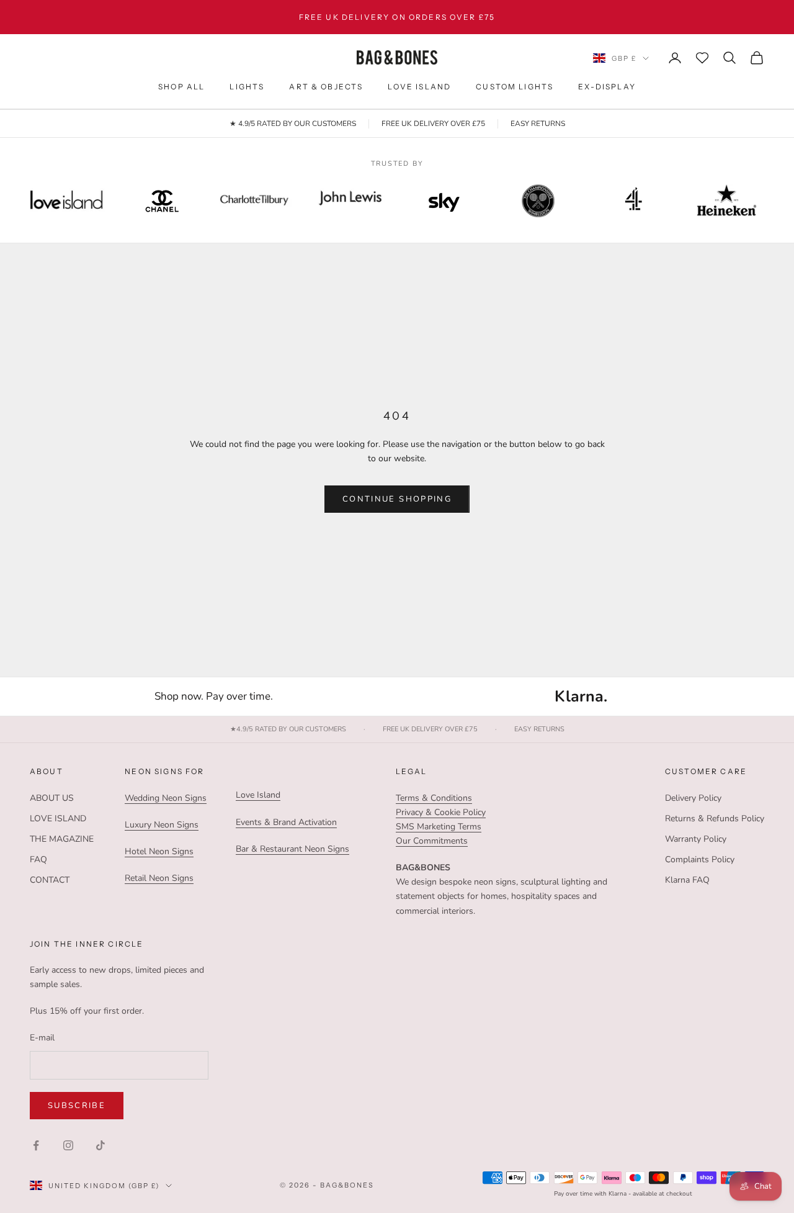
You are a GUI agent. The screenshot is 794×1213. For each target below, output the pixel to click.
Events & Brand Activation (286, 822)
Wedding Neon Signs (166, 798)
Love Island (258, 795)
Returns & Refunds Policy (714, 818)
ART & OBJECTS (326, 86)
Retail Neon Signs (159, 878)
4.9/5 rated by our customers (288, 729)
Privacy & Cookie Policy (441, 812)
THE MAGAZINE (62, 839)
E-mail (42, 1038)
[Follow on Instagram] (68, 1145)
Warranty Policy (695, 839)
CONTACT (49, 880)
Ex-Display (607, 86)
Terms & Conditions (434, 798)
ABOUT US (52, 798)
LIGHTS (247, 86)
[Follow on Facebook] (36, 1145)
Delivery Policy (693, 798)
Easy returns (539, 729)
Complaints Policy (699, 859)
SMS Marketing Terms (438, 826)
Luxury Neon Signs (161, 825)
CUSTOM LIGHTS (514, 86)
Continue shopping (397, 499)
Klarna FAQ (687, 880)
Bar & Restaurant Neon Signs (292, 849)
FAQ (38, 859)
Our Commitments (432, 841)
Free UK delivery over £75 (430, 729)
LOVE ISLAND (419, 86)
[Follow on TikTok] (100, 1145)
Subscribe (76, 1105)
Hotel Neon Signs (159, 851)
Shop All (181, 86)
